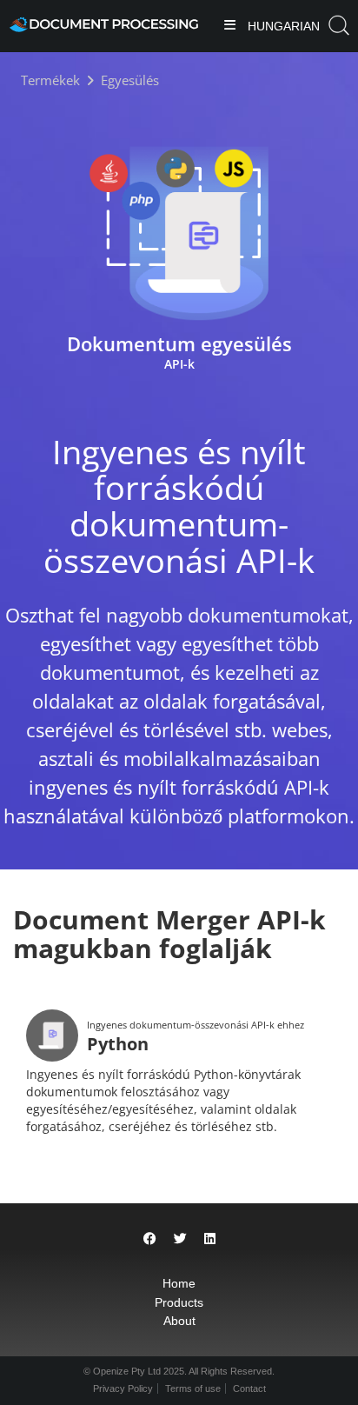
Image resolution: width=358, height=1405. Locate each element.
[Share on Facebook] (150, 1238)
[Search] (338, 25)
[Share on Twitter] (180, 1238)
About (179, 1321)
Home (179, 1283)
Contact (249, 1388)
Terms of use (193, 1388)
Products (179, 1302)
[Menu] (230, 26)
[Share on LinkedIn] (210, 1238)
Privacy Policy (123, 1388)
